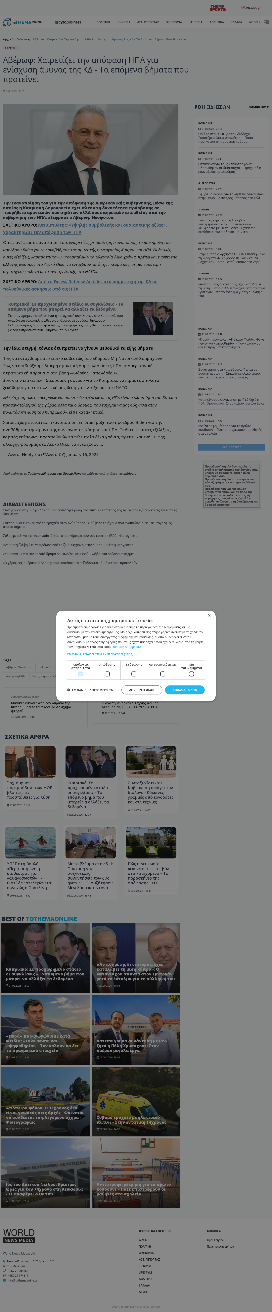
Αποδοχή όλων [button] (185, 690)
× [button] (209, 615)
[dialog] (136, 656)
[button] (136, 654)
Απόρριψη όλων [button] (142, 690)
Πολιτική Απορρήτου (126, 647)
